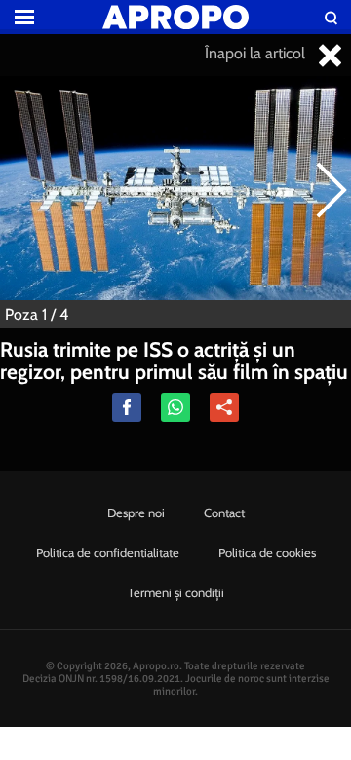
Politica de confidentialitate (107, 552)
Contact (224, 512)
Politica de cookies (267, 552)
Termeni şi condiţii (176, 592)
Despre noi (136, 512)
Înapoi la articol (257, 53)
